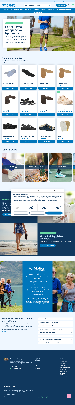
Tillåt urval (37, 213)
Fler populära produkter (65, 62)
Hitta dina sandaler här (48, 245)
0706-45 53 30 (59, 1)
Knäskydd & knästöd (33, 9)
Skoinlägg (16, 9)
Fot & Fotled (23, 9)
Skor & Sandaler (8, 9)
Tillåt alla (54, 213)
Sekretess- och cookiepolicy (39, 367)
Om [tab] (55, 190)
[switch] (31, 208)
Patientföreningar (37, 12)
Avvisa (20, 213)
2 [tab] (3, 183)
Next (74, 167)
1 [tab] (2, 183)
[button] (49, 5)
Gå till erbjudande (9, 214)
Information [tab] (37, 190)
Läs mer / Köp (10, 88)
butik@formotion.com (68, 1)
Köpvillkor (37, 365)
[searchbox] (36, 5)
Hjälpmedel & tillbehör (65, 9)
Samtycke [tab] (20, 190)
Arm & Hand (43, 9)
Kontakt (37, 363)
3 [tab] (5, 183)
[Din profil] (69, 5)
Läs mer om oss (8, 396)
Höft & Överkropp (53, 9)
